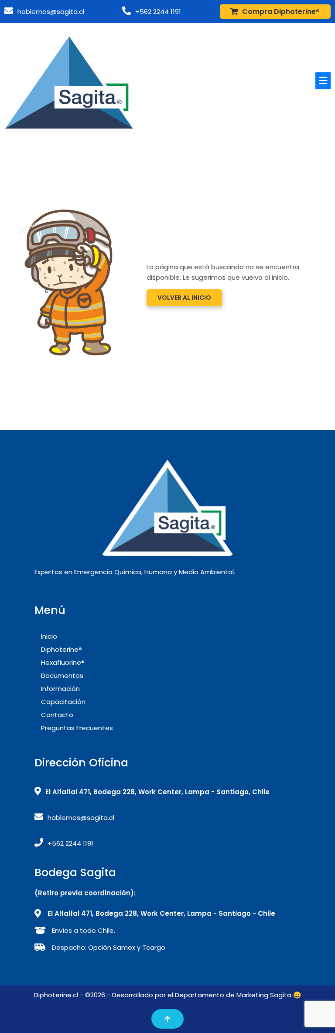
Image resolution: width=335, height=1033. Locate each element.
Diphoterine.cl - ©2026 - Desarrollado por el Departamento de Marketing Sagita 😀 (167, 994)
